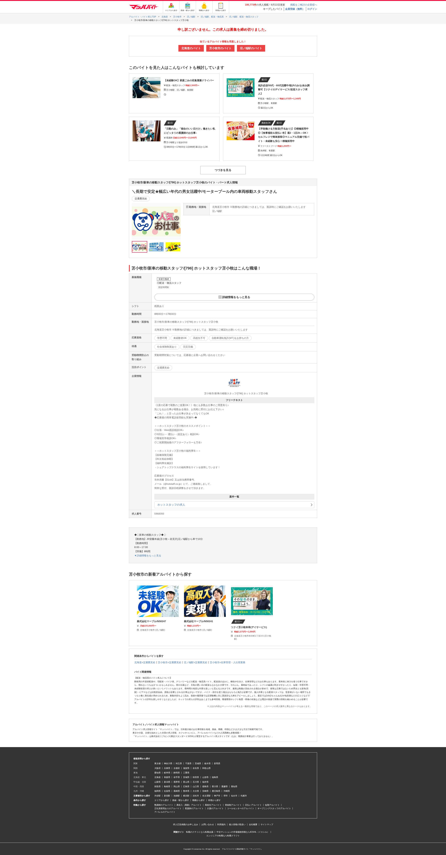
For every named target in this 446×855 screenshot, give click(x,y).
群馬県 (217, 763)
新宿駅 (167, 796)
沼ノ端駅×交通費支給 (195, 662)
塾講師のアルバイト (163, 805)
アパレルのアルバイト (164, 812)
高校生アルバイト (213, 805)
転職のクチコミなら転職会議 (199, 832)
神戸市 (217, 796)
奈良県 (196, 768)
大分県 (196, 791)
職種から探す (198, 800)
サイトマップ (267, 824)
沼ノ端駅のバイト (251, 48)
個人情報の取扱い (237, 824)
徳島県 (205, 786)
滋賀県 (186, 768)
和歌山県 (206, 768)
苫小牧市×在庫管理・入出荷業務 (227, 662)
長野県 (177, 782)
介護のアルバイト (215, 808)
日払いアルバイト (253, 805)
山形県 (205, 777)
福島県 (215, 777)
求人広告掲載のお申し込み (185, 824)
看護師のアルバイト (194, 808)
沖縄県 (227, 791)
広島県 (186, 786)
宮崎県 (205, 791)
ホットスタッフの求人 (171, 504)
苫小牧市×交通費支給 (169, 662)
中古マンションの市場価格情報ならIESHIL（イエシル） (243, 832)
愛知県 (157, 773)
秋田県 (196, 777)
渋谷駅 (157, 796)
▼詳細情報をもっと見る (147, 555)
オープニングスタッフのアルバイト (274, 808)
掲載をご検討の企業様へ (303, 4)
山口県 (196, 786)
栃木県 (207, 763)
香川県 (215, 786)
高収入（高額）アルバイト (189, 805)
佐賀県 (167, 791)
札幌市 (244, 796)
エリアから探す (161, 800)
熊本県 (186, 791)
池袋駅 (177, 796)
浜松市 (196, 796)
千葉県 (188, 763)
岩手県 (177, 777)
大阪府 (157, 768)
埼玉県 (179, 763)
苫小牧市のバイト (220, 48)
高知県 (234, 786)
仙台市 (234, 796)
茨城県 (198, 763)
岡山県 (177, 786)
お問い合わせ (207, 824)
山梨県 (157, 782)
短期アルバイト (272, 805)
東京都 (157, 763)
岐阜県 (167, 773)
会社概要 (253, 824)
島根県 (167, 786)
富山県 (186, 782)
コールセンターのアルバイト (240, 808)
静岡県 (177, 773)
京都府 (177, 768)
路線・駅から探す (180, 800)
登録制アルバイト (233, 805)
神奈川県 (168, 763)
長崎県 (177, 791)
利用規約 (221, 824)
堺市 (226, 796)
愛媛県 (224, 786)
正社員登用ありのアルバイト (168, 808)
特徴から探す (214, 800)
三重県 (186, 773)
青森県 (167, 777)
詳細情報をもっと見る (236, 297)
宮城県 (186, 777)
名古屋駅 (206, 796)
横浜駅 (186, 796)
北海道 (157, 777)
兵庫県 (167, 768)
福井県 (205, 782)
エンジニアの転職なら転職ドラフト (223, 835)
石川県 (196, 782)
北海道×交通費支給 (144, 662)
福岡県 (157, 791)
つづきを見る (223, 170)
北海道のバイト (191, 48)
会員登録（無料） (295, 8)
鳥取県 (157, 786)
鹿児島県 (216, 791)
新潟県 (167, 782)
